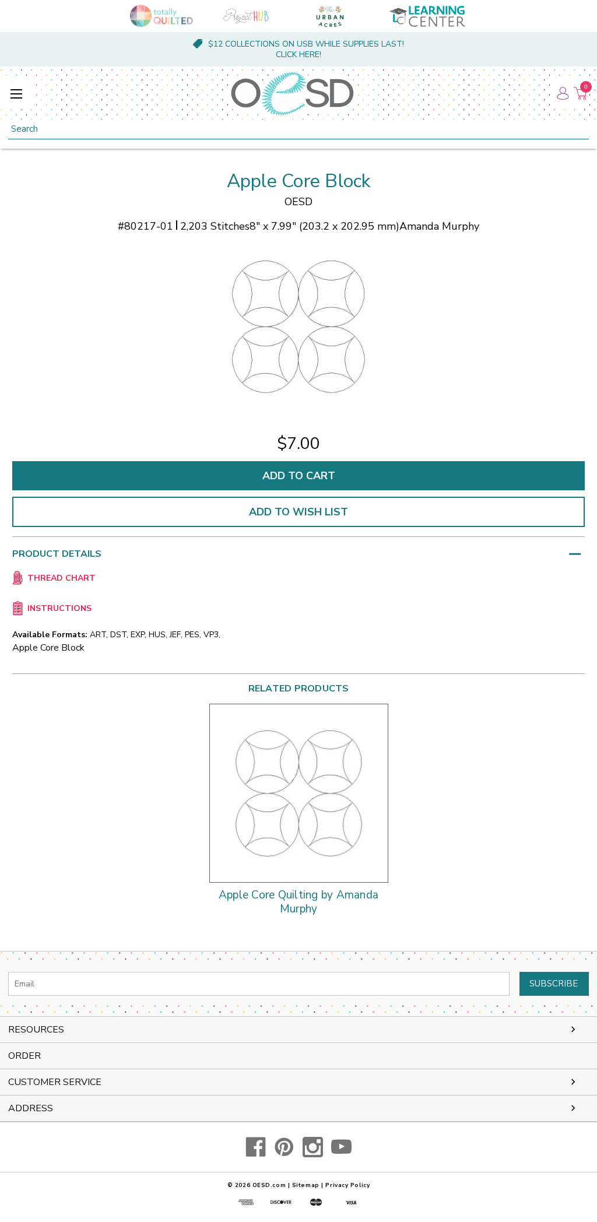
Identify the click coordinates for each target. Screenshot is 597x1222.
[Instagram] (313, 1147)
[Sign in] (562, 93)
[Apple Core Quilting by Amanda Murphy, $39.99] (298, 793)
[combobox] (298, 129)
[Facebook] (255, 1147)
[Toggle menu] (16, 94)
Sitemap (305, 1185)
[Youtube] (341, 1147)
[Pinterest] (284, 1147)
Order (24, 1055)
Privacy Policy (347, 1185)
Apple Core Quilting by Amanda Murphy (298, 902)
